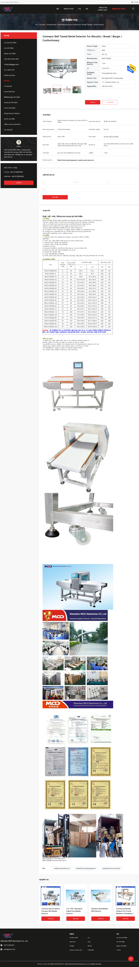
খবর (88, 937)
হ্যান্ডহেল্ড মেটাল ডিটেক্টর (10, 53)
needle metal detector (62, 868)
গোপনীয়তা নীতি (91, 950)
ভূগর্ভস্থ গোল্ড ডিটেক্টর (9, 119)
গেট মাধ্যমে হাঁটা (8, 86)
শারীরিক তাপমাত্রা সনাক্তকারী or (12, 124)
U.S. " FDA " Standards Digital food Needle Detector (74, 911)
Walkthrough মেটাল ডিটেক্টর (12, 97)
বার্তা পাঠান (55, 197)
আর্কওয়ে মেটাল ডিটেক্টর (9, 108)
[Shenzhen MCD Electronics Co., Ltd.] (8, 9)
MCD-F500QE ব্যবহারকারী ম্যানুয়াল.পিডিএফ (54, 860)
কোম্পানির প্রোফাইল (74, 937)
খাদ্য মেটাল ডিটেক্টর (9, 48)
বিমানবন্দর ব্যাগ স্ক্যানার (9, 75)
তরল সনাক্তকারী (8, 130)
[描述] (133, 9)
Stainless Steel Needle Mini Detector (99, 910)
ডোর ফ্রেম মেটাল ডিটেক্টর (10, 43)
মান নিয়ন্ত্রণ (72, 946)
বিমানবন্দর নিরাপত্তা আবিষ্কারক (12, 113)
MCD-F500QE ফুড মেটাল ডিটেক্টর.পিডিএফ (54, 859)
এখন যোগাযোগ (110, 102)
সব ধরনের (118, 950)
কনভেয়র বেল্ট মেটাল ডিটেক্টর (10, 102)
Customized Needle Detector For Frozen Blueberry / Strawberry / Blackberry (124, 911)
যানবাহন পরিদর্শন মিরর (9, 92)
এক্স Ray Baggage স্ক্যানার (11, 64)
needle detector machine (111, 868)
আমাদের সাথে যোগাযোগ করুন (76, 950)
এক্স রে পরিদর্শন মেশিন (9, 70)
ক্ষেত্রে (89, 942)
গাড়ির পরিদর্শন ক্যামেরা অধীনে (11, 59)
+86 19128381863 (16, 172)
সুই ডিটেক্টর (42, 24)
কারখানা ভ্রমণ (73, 942)
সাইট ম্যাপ (90, 946)
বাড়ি (36, 24)
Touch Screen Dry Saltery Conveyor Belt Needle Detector (50, 911)
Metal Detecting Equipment (86, 868)
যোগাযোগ (18, 183)
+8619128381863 (18, 176)
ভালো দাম (92, 102)
